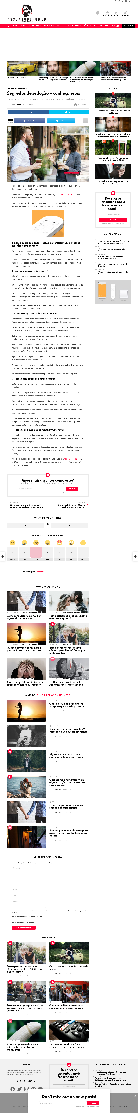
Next (130, 72)
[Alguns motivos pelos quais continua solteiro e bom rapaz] (26, 761)
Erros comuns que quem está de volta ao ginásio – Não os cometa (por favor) (25, 1008)
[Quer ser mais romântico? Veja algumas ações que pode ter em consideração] (26, 787)
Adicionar (128, 26)
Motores (36, 26)
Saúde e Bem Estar (27, 678)
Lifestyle (61, 26)
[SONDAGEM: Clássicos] (22, 68)
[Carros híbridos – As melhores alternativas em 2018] (113, 147)
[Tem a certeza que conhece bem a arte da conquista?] (69, 602)
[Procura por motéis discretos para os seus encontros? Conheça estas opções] (26, 837)
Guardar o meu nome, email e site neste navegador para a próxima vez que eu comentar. (45, 907)
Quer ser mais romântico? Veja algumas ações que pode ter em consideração (67, 782)
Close (135, 1096)
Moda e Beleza (75, 26)
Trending (125, 16)
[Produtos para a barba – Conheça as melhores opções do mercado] (53, 68)
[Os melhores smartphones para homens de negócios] (113, 171)
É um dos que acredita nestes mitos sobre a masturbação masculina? (82, 80)
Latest (98, 16)
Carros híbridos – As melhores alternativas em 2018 (110, 258)
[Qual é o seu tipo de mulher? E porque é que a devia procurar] (26, 634)
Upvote (25, 525)
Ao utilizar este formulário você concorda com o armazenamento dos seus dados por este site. (50, 912)
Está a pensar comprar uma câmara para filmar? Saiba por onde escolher (67, 650)
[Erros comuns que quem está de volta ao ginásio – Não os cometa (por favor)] (26, 992)
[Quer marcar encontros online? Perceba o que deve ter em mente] (26, 736)
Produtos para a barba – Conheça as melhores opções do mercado (53, 79)
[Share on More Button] (79, 120)
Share (9, 129)
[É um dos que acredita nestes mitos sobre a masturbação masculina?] (84, 68)
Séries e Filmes (90, 26)
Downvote (69, 525)
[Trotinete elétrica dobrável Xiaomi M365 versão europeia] (69, 669)
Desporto (25, 26)
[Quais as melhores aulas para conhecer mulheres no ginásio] (115, 68)
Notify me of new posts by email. (23, 922)
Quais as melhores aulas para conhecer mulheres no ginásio (113, 79)
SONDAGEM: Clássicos (17, 78)
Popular (107, 16)
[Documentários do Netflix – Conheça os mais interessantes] (69, 1031)
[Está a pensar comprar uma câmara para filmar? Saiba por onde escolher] (69, 634)
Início (15, 26)
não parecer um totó (72, 459)
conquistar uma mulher (67, 194)
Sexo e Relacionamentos (29, 612)
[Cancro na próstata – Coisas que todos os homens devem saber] (26, 669)
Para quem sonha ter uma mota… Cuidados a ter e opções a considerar (114, 250)
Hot (116, 16)
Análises (104, 26)
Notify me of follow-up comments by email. (27, 916)
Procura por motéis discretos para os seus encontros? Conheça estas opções (68, 833)
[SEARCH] (113, 26)
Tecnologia (49, 26)
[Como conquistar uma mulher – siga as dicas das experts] (26, 602)
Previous (8, 72)
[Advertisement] (69, 44)
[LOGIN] (117, 26)
